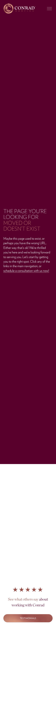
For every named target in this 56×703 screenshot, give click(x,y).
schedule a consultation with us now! (26, 271)
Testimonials (28, 618)
